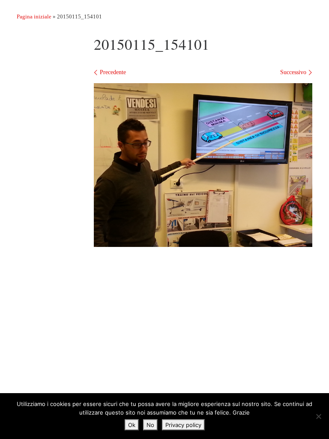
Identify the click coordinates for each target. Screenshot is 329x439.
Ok (131, 424)
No (150, 424)
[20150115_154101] (203, 165)
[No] (318, 416)
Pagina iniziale (34, 16)
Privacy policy (183, 424)
